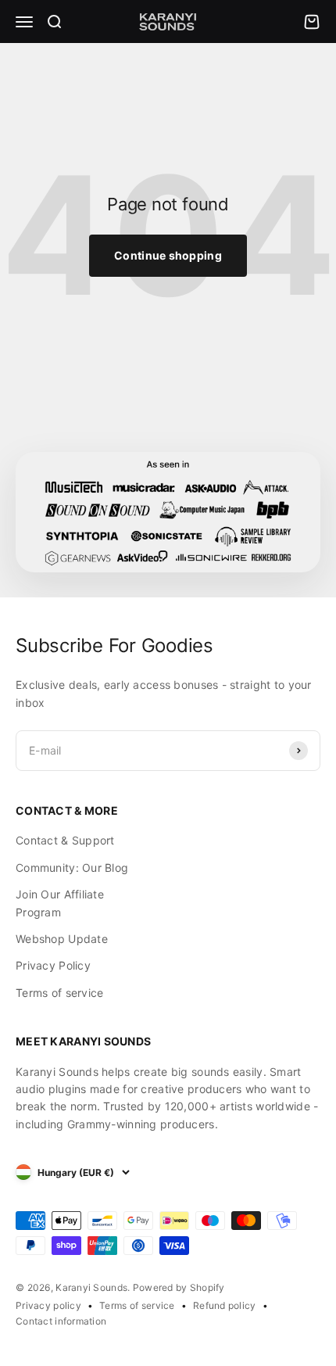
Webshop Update (62, 938)
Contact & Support (65, 840)
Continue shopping (168, 255)
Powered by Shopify (179, 1287)
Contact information (61, 1321)
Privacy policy (48, 1305)
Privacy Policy (53, 965)
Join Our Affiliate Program (60, 902)
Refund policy (224, 1305)
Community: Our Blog (72, 867)
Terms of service (59, 992)
